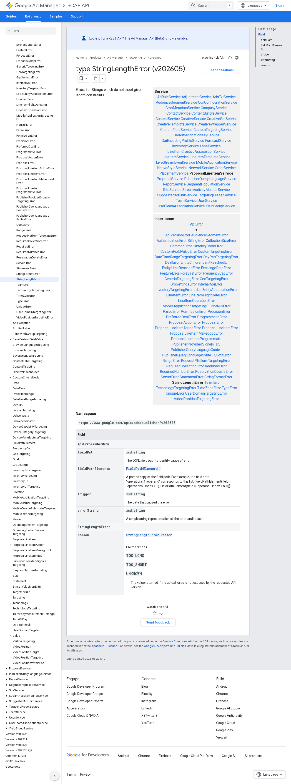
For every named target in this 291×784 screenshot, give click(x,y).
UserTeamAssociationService (181, 206)
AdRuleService (169, 97)
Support (77, 16)
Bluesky (147, 694)
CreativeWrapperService (217, 124)
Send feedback (222, 70)
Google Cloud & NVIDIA (83, 715)
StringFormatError (218, 377)
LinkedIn (147, 708)
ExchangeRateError (216, 268)
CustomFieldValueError (179, 251)
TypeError (229, 388)
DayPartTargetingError (220, 257)
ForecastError (191, 273)
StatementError (191, 377)
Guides (11, 16)
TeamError (213, 382)
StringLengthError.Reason (149, 535)
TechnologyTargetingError (176, 388)
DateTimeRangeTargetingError (178, 257)
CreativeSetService (222, 119)
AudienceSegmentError (209, 235)
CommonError (181, 246)
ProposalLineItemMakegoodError (196, 333)
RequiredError (216, 366)
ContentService (168, 119)
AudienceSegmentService (176, 102)
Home (80, 57)
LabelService (210, 146)
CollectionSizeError (221, 240)
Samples (56, 16)
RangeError (171, 360)
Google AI (229, 756)
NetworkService (201, 168)
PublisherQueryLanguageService (210, 179)
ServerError (170, 377)
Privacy (85, 774)
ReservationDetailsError (214, 371)
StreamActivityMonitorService (206, 190)
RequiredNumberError (177, 371)
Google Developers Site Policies (165, 646)
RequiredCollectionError (185, 366)
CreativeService (193, 119)
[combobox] (211, 5)
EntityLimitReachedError (181, 268)
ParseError (171, 311)
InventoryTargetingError (174, 290)
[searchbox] (30, 31)
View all (221, 737)
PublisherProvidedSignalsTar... (196, 344)
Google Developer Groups (85, 694)
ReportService (174, 184)
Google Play (224, 730)
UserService (207, 200)
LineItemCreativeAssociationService (196, 151)
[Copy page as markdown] (95, 78)
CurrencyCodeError (208, 246)
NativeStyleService (172, 168)
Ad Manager (46, 6)
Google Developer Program (86, 686)
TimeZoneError (209, 388)
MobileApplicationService (216, 162)
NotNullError (221, 306)
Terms (71, 774)
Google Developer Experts (85, 701)
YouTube (147, 723)
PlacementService (173, 173)
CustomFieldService (176, 130)
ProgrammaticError (212, 317)
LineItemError (177, 295)
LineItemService (176, 157)
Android (222, 686)
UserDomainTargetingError (206, 393)
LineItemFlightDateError (208, 295)
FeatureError (169, 273)
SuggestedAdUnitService (177, 195)
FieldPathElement (141, 468)
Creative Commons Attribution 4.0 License (190, 641)
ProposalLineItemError (220, 328)
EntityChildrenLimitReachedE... (204, 262)
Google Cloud (225, 723)
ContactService (178, 113)
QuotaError (222, 355)
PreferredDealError (181, 317)
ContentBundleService (209, 113)
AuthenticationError (172, 240)
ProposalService (170, 179)
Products (95, 57)
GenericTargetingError (182, 279)
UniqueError (175, 393)
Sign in (280, 5)
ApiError (196, 224)
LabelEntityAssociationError (215, 290)
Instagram (148, 701)
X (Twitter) (149, 715)
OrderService (225, 168)
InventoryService (185, 146)
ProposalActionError (185, 322)
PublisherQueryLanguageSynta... (187, 355)
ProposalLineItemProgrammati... (196, 339)
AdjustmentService (197, 97)
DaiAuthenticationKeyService (196, 135)
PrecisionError (219, 311)
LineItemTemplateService (210, 157)
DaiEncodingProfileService (183, 140)
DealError (172, 262)
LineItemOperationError (196, 300)
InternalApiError (210, 284)
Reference (33, 16)
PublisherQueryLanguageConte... (196, 350)
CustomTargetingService (213, 130)
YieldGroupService (220, 206)
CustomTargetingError (215, 251)
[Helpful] (229, 57)
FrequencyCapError (218, 273)
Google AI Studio (228, 708)
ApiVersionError (177, 235)
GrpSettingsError (184, 284)
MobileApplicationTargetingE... (186, 306)
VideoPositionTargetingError (196, 399)
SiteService (172, 190)
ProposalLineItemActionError (178, 328)
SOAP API (78, 6)
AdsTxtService (224, 97)
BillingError (196, 240)
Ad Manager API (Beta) (147, 38)
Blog (144, 686)
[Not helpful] (236, 57)
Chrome (222, 694)
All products (253, 756)
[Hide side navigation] (54, 775)
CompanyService (214, 108)
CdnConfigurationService (217, 102)
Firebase (222, 701)
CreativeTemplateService (177, 124)
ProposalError (213, 322)
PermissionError (194, 311)
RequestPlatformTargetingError (206, 360)
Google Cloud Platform (196, 756)
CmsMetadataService (183, 108)
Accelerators (76, 708)
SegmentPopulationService (208, 184)
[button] (29, 339)
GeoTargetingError (214, 279)
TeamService (186, 200)
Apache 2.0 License (104, 646)
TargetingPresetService (217, 195)
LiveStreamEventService (175, 162)
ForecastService (218, 140)
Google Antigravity (229, 715)
